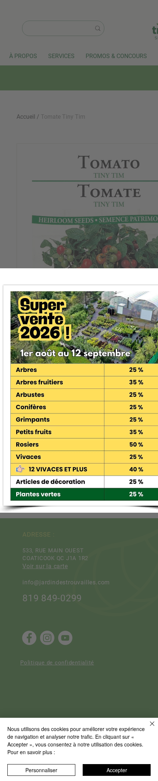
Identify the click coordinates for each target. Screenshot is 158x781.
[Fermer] (148, 728)
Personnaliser (41, 770)
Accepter (117, 770)
